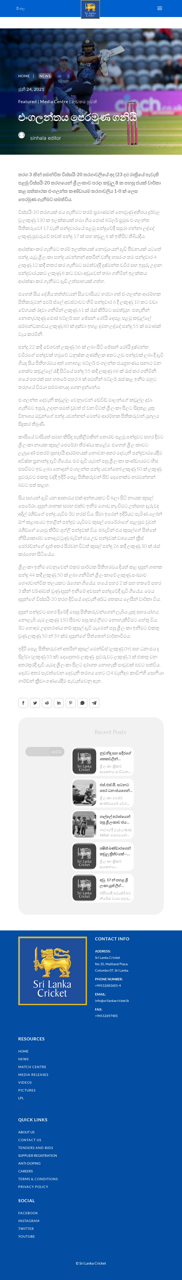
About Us (26, 1132)
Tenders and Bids (35, 1148)
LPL (21, 1098)
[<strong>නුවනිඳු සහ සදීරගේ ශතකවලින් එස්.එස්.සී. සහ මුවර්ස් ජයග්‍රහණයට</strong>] (84, 761)
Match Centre (32, 1067)
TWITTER (26, 1229)
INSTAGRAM (29, 1221)
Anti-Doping (29, 1163)
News (23, 1059)
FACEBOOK (28, 1213)
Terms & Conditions (38, 1179)
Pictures (27, 1090)
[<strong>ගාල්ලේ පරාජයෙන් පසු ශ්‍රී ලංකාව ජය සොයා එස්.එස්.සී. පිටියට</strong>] (84, 824)
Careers (25, 1171)
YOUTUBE (26, 1236)
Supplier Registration (37, 1155)
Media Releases (33, 1075)
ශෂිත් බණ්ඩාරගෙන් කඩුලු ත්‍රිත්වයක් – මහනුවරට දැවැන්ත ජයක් (115, 851)
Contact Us (29, 1140)
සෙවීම (56, 752)
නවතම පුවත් (84, 101)
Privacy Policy (33, 1187)
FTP (21, 1106)
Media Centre (54, 101)
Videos (25, 1082)
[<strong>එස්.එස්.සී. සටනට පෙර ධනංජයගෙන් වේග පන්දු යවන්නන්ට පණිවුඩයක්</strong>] (84, 793)
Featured (27, 101)
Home (23, 1051)
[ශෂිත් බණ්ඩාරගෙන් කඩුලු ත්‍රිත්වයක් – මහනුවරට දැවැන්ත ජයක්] (84, 856)
